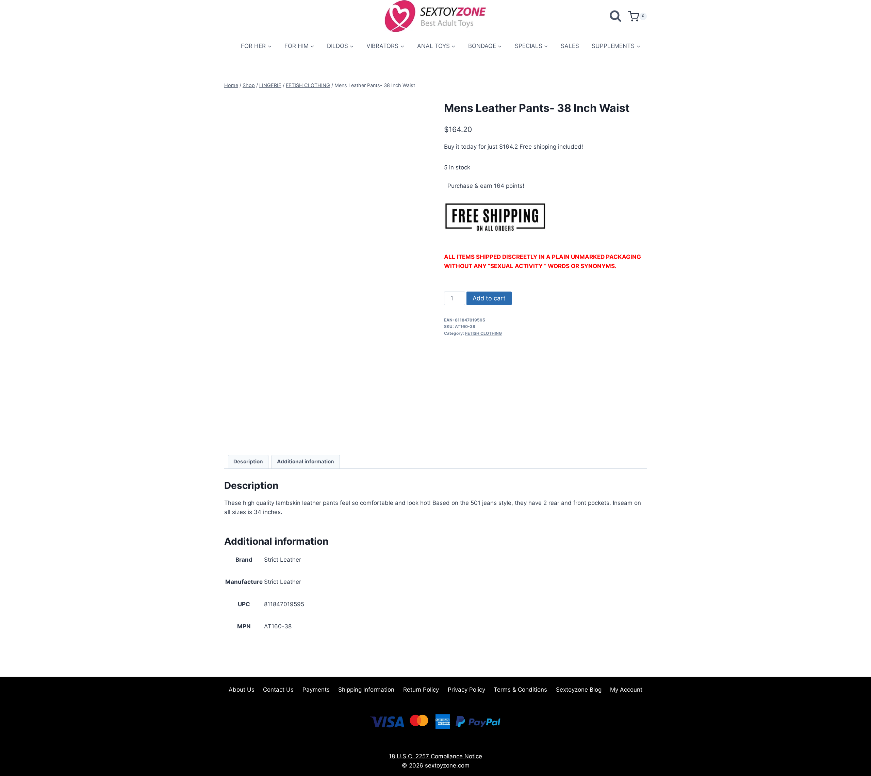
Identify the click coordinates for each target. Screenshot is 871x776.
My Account (626, 689)
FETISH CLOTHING (483, 333)
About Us (241, 689)
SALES (570, 46)
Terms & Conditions (520, 689)
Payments (316, 689)
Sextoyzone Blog (579, 689)
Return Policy (421, 689)
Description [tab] (248, 461)
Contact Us (278, 689)
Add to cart (489, 298)
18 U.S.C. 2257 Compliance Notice (435, 756)
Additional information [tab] (305, 461)
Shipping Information (366, 689)
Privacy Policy (466, 689)
